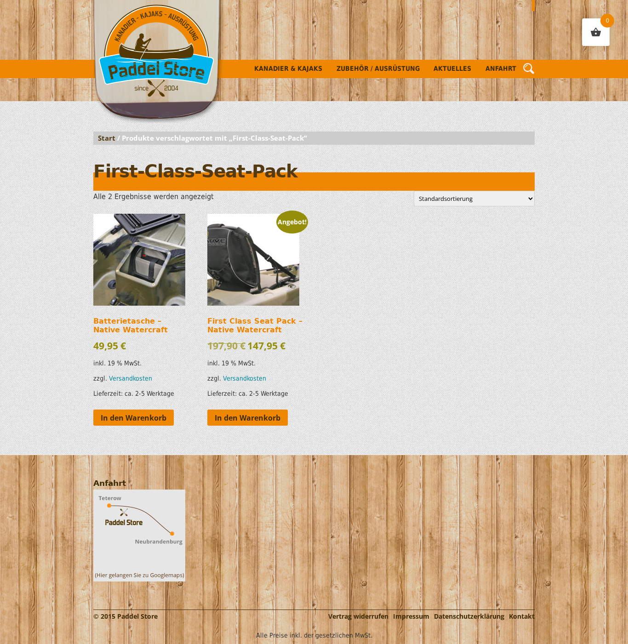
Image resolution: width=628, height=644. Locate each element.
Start (106, 137)
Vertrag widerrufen (358, 616)
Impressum (411, 616)
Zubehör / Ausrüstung (378, 68)
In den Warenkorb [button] (133, 418)
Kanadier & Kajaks (288, 68)
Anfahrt (500, 68)
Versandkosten (130, 378)
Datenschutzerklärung (469, 616)
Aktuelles (452, 68)
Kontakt (522, 616)
